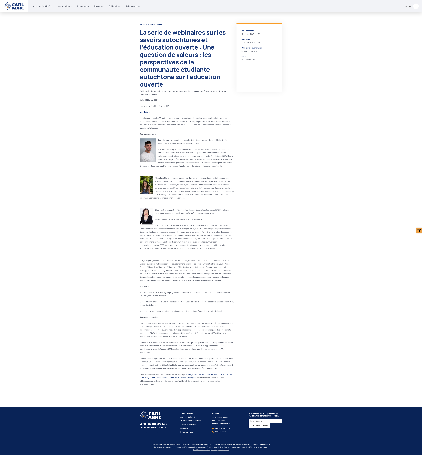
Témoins (214, 450)
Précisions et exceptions (201, 450)
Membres (184, 428)
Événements (83, 6)
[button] (419, 230)
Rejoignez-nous (133, 6)
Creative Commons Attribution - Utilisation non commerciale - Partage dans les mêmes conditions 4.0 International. (230, 444)
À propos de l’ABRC (41, 6)
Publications (114, 6)
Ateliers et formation (188, 424)
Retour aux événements (151, 25)
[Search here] (416, 6)
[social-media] (145, 434)
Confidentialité (223, 450)
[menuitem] (406, 6)
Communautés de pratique (190, 421)
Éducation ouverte (249, 51)
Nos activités (64, 6)
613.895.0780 (220, 432)
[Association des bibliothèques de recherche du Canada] (14, 6)
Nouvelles (98, 6)
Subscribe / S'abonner (259, 425)
